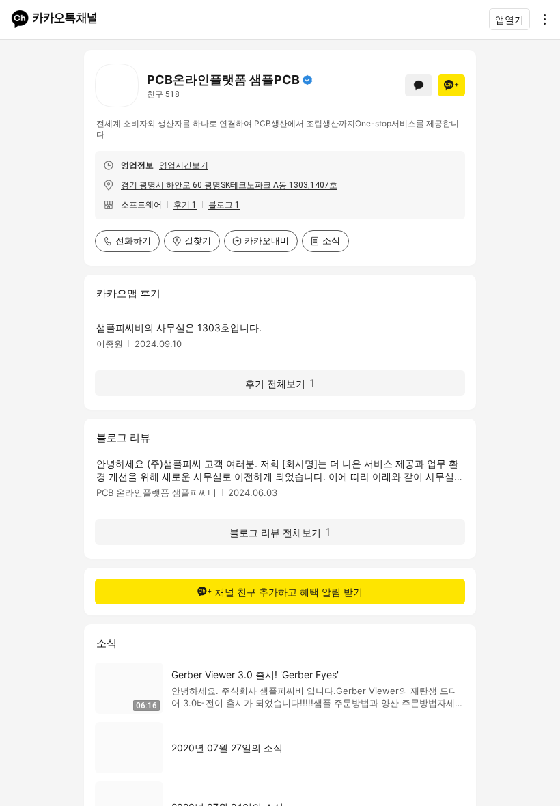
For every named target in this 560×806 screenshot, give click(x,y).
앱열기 (509, 19)
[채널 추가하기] (451, 85)
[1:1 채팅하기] (418, 85)
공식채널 (307, 79)
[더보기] (541, 19)
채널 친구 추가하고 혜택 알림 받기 (289, 592)
